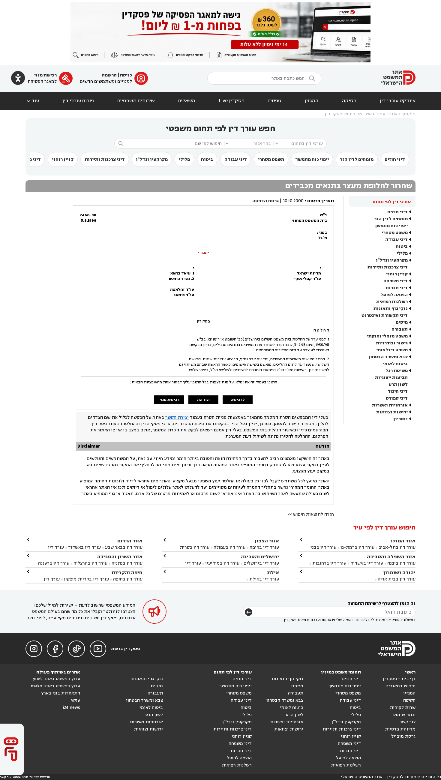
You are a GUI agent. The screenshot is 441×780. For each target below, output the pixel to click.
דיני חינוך (398, 391)
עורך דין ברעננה (53, 563)
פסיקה (349, 100)
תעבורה (400, 329)
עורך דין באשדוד (366, 563)
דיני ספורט (397, 398)
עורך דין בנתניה (127, 563)
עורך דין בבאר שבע (123, 547)
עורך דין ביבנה (401, 563)
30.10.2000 (293, 201)
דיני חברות (397, 288)
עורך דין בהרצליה (90, 563)
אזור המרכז (403, 540)
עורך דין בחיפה (264, 547)
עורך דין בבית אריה (397, 579)
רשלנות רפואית (392, 301)
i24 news (71, 707)
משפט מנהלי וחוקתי (387, 336)
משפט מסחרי (271, 159)
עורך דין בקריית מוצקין (86, 579)
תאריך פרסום (320, 201)
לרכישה (238, 399)
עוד (32, 100)
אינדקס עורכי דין (398, 100)
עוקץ (75, 700)
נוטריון (400, 419)
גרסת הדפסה (265, 201)
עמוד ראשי (374, 114)
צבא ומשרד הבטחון (388, 357)
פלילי (184, 159)
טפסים (274, 100)
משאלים (186, 100)
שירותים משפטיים (136, 100)
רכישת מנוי (45, 75)
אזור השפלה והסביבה (391, 556)
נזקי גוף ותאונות (391, 308)
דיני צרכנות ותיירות (105, 159)
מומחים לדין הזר (357, 159)
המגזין (312, 100)
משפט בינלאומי (392, 350)
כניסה (126, 75)
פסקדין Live (231, 100)
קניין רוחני (63, 159)
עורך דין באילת (264, 579)
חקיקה (409, 700)
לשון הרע (398, 384)
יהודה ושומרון (399, 572)
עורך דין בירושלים (261, 563)
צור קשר (408, 722)
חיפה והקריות (126, 572)
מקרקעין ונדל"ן (152, 159)
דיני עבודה (235, 159)
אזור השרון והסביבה (119, 556)
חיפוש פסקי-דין (340, 114)
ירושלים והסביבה (260, 556)
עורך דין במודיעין (222, 563)
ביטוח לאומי (395, 364)
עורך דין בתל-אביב (397, 547)
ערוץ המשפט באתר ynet (56, 679)
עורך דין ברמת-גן (357, 547)
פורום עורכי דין (78, 100)
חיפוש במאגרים (401, 686)
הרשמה (109, 75)
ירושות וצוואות (392, 412)
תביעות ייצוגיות (391, 377)
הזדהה (203, 399)
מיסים (402, 322)
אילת (273, 572)
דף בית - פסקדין (399, 679)
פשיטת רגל (397, 371)
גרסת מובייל (403, 736)
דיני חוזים (395, 159)
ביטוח (207, 159)
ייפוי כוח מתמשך (312, 159)
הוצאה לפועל (394, 295)
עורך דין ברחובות (329, 563)
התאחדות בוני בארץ (60, 693)
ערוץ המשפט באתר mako (55, 686)
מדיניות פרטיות (400, 729)
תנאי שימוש (404, 715)
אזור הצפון (267, 540)
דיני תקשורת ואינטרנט (385, 315)
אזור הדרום (129, 540)
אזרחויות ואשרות (390, 405)
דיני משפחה (395, 281)
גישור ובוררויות (392, 343)
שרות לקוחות (403, 707)
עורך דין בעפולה (228, 547)
